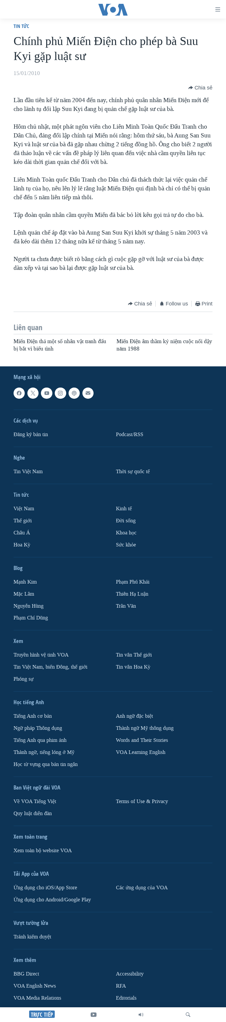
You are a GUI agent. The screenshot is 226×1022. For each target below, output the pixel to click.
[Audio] (141, 1014)
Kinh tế (124, 508)
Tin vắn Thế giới (134, 655)
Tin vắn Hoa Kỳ (133, 667)
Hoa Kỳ (22, 544)
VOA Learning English (140, 752)
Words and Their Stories (142, 740)
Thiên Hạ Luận (132, 593)
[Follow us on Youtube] (46, 393)
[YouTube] (93, 1014)
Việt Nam (24, 508)
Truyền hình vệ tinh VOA (41, 655)
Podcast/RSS (129, 434)
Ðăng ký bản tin (31, 434)
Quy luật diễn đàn (33, 813)
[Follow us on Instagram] (60, 393)
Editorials (126, 998)
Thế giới (23, 520)
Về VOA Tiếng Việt (35, 801)
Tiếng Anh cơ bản (33, 716)
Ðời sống (126, 520)
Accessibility (130, 974)
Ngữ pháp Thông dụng (38, 728)
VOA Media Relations (37, 998)
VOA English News (35, 986)
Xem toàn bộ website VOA (43, 850)
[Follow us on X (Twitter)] (33, 393)
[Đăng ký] (88, 393)
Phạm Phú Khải (132, 581)
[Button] (200, 87)
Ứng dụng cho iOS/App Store (45, 887)
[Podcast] (74, 393)
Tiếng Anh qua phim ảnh (40, 740)
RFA (121, 986)
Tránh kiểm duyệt (32, 936)
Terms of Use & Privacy (142, 801)
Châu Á (22, 532)
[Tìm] (188, 1014)
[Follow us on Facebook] (19, 393)
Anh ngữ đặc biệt (134, 716)
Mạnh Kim (25, 581)
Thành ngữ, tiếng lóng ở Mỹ (44, 752)
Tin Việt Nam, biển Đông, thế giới (50, 667)
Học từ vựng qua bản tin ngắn (46, 764)
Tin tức (21, 26)
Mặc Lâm (24, 593)
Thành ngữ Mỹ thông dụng (145, 728)
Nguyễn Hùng (29, 605)
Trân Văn (126, 605)
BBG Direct (26, 974)
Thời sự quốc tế (133, 471)
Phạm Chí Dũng (31, 617)
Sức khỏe (126, 544)
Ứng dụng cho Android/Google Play (52, 899)
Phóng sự (24, 679)
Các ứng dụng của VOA (142, 887)
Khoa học (126, 532)
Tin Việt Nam (28, 471)
